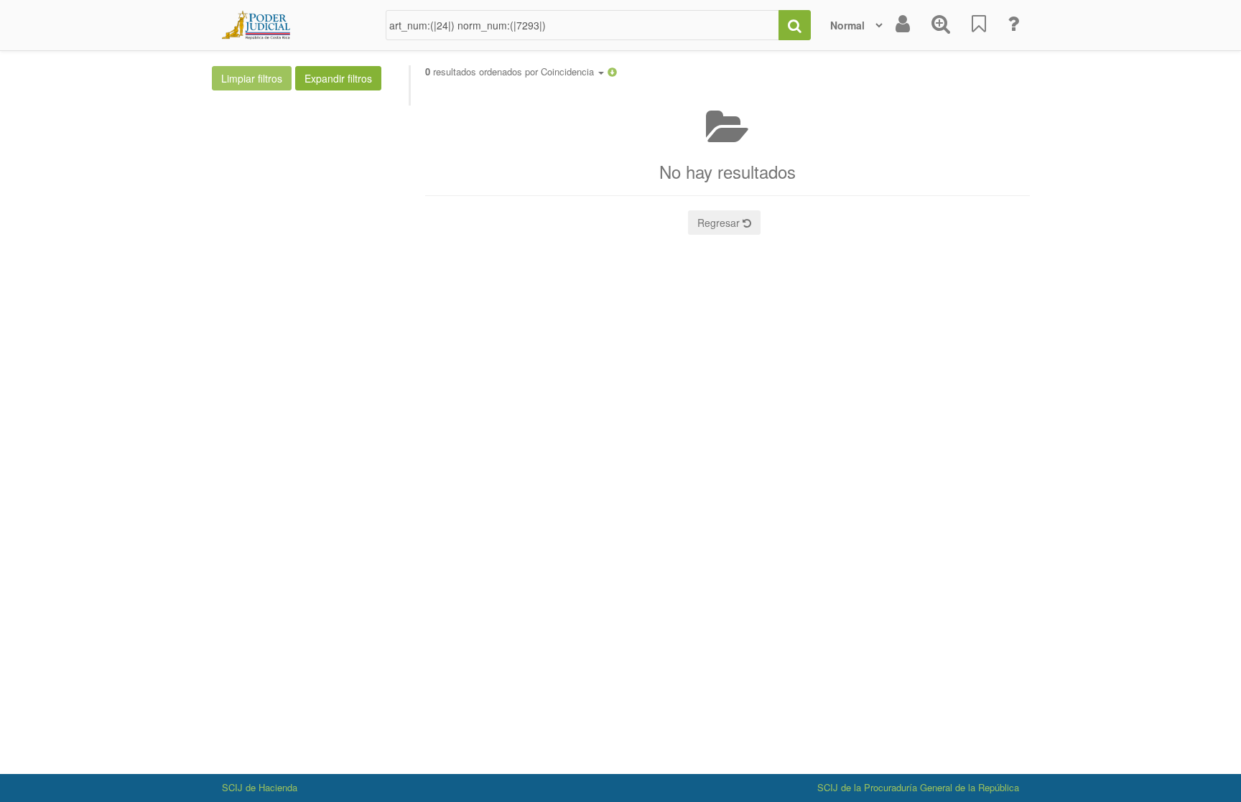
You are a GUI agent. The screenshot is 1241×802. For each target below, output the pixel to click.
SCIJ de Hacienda (259, 787)
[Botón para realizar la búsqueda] (794, 25)
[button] (612, 71)
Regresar (720, 222)
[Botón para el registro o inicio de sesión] (903, 25)
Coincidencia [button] (569, 71)
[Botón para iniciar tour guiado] (1013, 25)
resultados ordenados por (511, 71)
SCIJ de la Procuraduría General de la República (918, 787)
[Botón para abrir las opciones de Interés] (979, 25)
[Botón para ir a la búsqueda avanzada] (941, 25)
